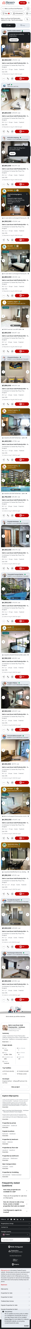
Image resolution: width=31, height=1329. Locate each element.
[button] (6, 1042)
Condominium (6, 1103)
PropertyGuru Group (7, 1223)
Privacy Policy (8, 1319)
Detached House (15, 1103)
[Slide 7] (20, 108)
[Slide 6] (18, 55)
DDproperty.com (5, 1270)
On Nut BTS (5, 1166)
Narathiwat (12, 1133)
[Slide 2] (12, 55)
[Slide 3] (13, 55)
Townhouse (23, 1103)
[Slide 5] (17, 55)
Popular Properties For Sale (9, 1305)
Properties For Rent (6, 1297)
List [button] (9, 25)
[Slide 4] (16, 108)
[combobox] (15, 8)
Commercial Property (14, 1105)
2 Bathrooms (5, 1158)
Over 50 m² (12, 1150)
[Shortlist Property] (27, 91)
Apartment (5, 1105)
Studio (4, 1142)
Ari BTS (11, 1166)
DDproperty (4, 1289)
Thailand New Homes (7, 1301)
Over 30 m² (5, 1150)
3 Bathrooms (14, 1158)
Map (23, 25)
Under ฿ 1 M (14, 1125)
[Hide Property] (23, 91)
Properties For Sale (6, 1293)
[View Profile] (15, 85)
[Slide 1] (11, 108)
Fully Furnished (6, 1174)
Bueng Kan (5, 1133)
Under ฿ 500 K (6, 1125)
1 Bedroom (10, 1142)
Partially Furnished (16, 1174)
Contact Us (4, 1227)
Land (23, 1105)
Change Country (6, 1231)
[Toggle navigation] (28, 3)
